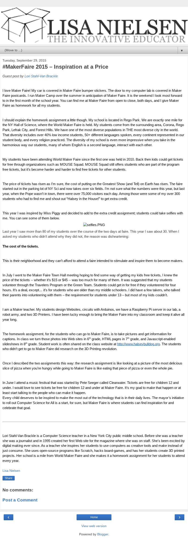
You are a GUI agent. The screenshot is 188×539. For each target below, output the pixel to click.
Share (8, 478)
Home (94, 517)
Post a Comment (20, 500)
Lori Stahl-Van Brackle (41, 76)
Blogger (102, 534)
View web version (94, 526)
